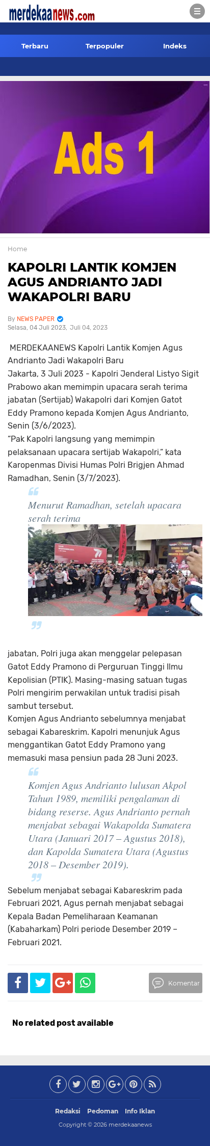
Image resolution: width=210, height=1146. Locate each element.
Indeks (175, 46)
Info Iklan (140, 1111)
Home (17, 249)
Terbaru (34, 46)
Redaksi (68, 1111)
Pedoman (102, 1111)
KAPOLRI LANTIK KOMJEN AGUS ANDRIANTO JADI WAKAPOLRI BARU (92, 282)
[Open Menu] (197, 11)
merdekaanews (130, 1124)
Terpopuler (105, 46)
